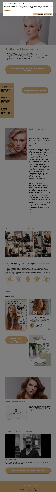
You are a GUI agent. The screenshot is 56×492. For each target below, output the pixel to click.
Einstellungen (6, 10)
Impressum (30, 8)
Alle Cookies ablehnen (38, 14)
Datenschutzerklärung (17, 8)
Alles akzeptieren (47, 14)
